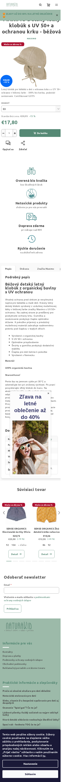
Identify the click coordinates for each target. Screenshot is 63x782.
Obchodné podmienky (14, 663)
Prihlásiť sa (13, 608)
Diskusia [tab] (24, 268)
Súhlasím (30, 774)
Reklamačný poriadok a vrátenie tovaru (24, 667)
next (59, 512)
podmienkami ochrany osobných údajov (27, 599)
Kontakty (8, 651)
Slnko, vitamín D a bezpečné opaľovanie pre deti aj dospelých (31, 701)
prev (3, 512)
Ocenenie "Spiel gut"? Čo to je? (20, 707)
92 (7, 544)
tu (44, 755)
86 (44, 544)
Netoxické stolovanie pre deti (19, 696)
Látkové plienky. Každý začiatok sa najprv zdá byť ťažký (30, 713)
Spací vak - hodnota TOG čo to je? (21, 724)
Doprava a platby (12, 655)
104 (13, 544)
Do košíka (42, 133)
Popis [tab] (8, 268)
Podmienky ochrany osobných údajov (22, 659)
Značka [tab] (45, 268)
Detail (14, 554)
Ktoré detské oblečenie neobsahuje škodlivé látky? (31, 719)
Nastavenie (30, 763)
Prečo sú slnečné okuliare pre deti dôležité (26, 691)
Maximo (31, 38)
